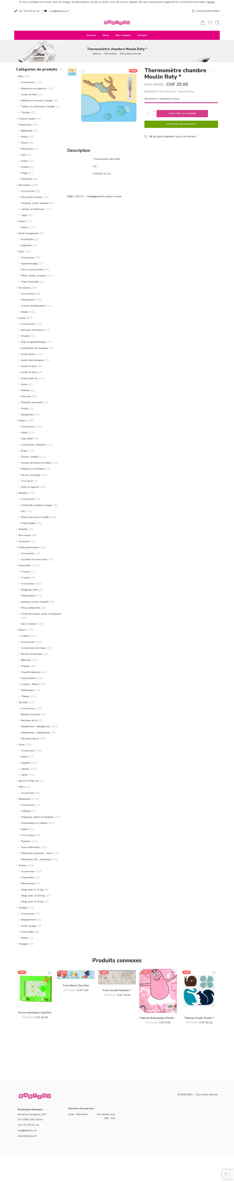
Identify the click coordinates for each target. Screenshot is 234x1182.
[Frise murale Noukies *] (117, 977)
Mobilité (23, 529)
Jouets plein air (29, 378)
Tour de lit (27, 481)
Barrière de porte (30, 714)
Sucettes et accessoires (34, 559)
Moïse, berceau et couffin (35, 517)
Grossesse (24, 287)
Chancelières (28, 595)
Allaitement (27, 299)
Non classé (25, 535)
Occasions (24, 541)
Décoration (110, 53)
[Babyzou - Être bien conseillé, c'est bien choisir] (117, 23)
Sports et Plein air (28, 780)
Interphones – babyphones (35, 732)
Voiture (23, 865)
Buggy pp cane (29, 589)
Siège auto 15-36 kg (33, 895)
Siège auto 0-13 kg (32, 889)
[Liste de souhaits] (83, 71)
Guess (24, 161)
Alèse (24, 432)
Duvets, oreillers (30, 456)
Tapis (24, 215)
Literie (22, 420)
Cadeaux (26, 811)
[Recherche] (217, 22)
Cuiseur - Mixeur (30, 684)
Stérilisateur (27, 690)
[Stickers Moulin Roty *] (208, 70)
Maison (97, 53)
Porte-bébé (27, 931)
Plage (24, 173)
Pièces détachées (30, 607)
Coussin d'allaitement (33, 305)
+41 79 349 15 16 (28, 11)
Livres (24, 384)
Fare (23, 155)
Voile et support (30, 487)
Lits (23, 511)
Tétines (25, 696)
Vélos (22, 786)
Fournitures (27, 239)
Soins (22, 744)
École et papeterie (29, 233)
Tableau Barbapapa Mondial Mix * (158, 1018)
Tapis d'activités (30, 281)
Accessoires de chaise (33, 648)
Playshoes (27, 179)
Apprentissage (29, 263)
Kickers (25, 167)
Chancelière (27, 877)
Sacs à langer (28, 623)
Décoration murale (130, 53)
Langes (25, 768)
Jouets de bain (29, 94)
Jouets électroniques (32, 360)
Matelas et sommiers (33, 468)
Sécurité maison (30, 738)
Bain (21, 76)
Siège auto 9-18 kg (32, 901)
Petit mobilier (28, 523)
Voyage (23, 907)
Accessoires (28, 82)
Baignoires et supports (33, 88)
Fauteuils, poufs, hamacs (35, 203)
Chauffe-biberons (31, 672)
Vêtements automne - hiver (36, 853)
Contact (142, 35)
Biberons (26, 660)
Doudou (25, 336)
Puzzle (24, 408)
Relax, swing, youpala (33, 275)
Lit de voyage (28, 925)
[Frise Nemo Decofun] (76, 975)
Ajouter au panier (182, 113)
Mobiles (25, 390)
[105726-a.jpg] (72, 72)
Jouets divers (28, 354)
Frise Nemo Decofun (76, 985)
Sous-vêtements (30, 847)
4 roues (25, 577)
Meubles (23, 493)
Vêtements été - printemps (36, 859)
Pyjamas (25, 841)
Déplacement (28, 919)
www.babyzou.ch (27, 1136)
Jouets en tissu (29, 372)
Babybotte (27, 130)
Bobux (24, 136)
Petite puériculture (29, 547)
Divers (24, 142)
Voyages (23, 943)
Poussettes (25, 565)
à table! (25, 636)
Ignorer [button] (211, 2)
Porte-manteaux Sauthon (34, 1012)
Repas (22, 629)
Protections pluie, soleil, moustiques (41, 613)
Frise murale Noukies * (117, 990)
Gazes (24, 756)
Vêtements (25, 799)
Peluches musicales (32, 402)
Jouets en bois (29, 366)
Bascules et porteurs (32, 330)
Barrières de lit (29, 720)
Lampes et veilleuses (32, 209)
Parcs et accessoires (32, 269)
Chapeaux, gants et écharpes (37, 817)
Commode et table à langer (36, 505)
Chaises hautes (27, 118)
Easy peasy (27, 148)
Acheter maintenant (181, 124)
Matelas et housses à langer (37, 100)
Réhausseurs (28, 883)
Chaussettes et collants (34, 823)
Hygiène (25, 762)
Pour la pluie (28, 835)
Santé (24, 774)
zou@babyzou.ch (59, 11)
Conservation (28, 678)
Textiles (25, 112)
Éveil (21, 251)
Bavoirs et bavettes (31, 654)
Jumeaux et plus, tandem (35, 601)
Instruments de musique (34, 348)
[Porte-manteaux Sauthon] (215, 70)
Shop (106, 35)
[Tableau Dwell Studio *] (199, 991)
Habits (24, 312)
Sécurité (23, 702)
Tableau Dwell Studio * (199, 1018)
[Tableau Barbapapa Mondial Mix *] (158, 991)
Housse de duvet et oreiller (36, 462)
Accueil (91, 35)
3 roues (25, 571)
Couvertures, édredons (33, 444)
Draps (24, 450)
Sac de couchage (30, 475)
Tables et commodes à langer (38, 106)
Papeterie (26, 245)
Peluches (26, 396)
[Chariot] (202, 22)
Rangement (27, 414)
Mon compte (123, 35)
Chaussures (25, 124)
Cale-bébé (27, 438)
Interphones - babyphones (35, 726)
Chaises (25, 666)
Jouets (22, 318)
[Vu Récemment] (226, 1174)
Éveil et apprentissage (33, 342)
